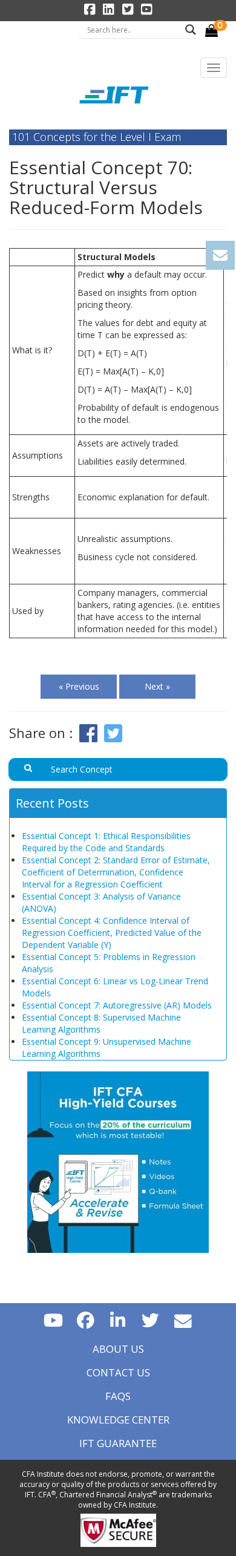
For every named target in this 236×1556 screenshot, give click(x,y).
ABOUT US (118, 1349)
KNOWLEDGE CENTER (118, 1420)
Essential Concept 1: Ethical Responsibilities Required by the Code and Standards (106, 842)
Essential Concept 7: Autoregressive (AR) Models (117, 1005)
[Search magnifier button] (190, 29)
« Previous (79, 686)
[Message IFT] (183, 1320)
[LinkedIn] (118, 1320)
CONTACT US (118, 1372)
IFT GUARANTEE (118, 1443)
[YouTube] (53, 1320)
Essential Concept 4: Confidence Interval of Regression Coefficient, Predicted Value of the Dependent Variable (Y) (112, 932)
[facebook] (85, 1320)
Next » (157, 686)
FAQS (118, 1396)
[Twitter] (150, 1320)
